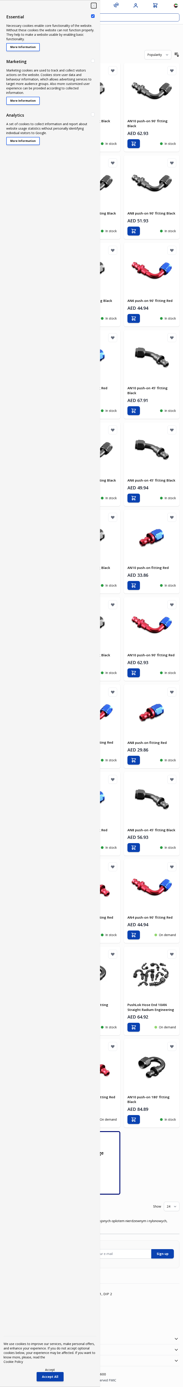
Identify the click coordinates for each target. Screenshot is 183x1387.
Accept (50, 1370)
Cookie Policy (13, 1362)
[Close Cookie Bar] (93, 5)
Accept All (50, 1376)
